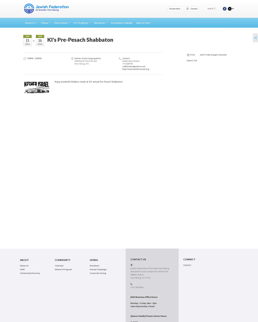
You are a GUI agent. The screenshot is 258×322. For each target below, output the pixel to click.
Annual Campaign (98, 269)
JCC (80, 22)
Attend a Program (63, 269)
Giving (94, 259)
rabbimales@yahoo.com (133, 66)
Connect (194, 8)
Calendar (59, 265)
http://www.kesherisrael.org (135, 69)
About (30, 22)
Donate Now (174, 8)
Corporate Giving (98, 273)
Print (192, 54)
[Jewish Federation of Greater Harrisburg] (46, 8)
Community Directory (30, 273)
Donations (94, 265)
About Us (24, 265)
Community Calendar (121, 22)
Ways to (143, 22)
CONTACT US (138, 259)
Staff (22, 269)
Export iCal (192, 60)
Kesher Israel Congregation (88, 58)
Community (62, 259)
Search (210, 8)
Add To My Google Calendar (213, 54)
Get (60, 22)
